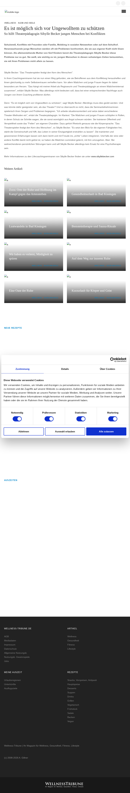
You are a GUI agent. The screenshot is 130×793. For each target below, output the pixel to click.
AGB (6, 636)
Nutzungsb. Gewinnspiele (17, 657)
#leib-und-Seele (51, 201)
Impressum (9, 644)
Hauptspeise (73, 684)
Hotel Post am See (37, 493)
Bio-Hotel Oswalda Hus (40, 577)
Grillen (70, 700)
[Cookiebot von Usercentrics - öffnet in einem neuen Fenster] (112, 359)
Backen (71, 717)
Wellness (71, 636)
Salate (70, 713)
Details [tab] (65, 368)
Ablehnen (23, 431)
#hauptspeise (33, 469)
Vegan (70, 721)
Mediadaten (10, 640)
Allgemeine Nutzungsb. (15, 653)
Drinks (70, 696)
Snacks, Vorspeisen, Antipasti (82, 680)
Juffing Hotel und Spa (39, 515)
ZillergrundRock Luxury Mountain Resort (50, 555)
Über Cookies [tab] (107, 368)
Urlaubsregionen (12, 680)
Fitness (71, 644)
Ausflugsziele (10, 688)
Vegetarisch (73, 705)
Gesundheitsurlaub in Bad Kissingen (94, 194)
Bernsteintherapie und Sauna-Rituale (94, 226)
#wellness (10, 23)
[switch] (49, 418)
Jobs (6, 661)
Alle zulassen (106, 431)
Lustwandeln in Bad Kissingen (27, 226)
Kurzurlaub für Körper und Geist (92, 290)
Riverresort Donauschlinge (42, 537)
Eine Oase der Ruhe (21, 290)
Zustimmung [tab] (23, 368)
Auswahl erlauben (65, 431)
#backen (31, 446)
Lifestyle (71, 649)
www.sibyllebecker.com (102, 156)
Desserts (71, 688)
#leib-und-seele (26, 23)
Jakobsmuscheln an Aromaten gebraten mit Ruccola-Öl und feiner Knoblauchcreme (74, 336)
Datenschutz (10, 649)
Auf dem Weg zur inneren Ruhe (91, 258)
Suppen (71, 692)
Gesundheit (73, 640)
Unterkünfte (10, 684)
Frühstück (72, 709)
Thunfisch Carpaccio (39, 456)
